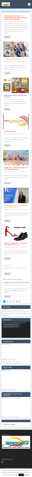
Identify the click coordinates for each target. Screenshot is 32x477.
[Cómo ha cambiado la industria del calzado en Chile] (16, 233)
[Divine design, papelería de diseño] (16, 279)
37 (16, 301)
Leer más (26, 475)
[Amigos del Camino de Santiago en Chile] (16, 85)
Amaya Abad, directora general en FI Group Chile (15, 206)
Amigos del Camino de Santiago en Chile (15, 96)
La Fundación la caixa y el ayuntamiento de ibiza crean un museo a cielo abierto (15, 17)
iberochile (12, 61)
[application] (16, 330)
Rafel (11, 21)
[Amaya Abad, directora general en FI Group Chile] (16, 195)
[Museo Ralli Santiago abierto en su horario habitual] (16, 157)
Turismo (21, 99)
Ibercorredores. (10, 131)
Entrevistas (24, 61)
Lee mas (7, 37)
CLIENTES (7, 265)
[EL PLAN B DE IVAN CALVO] (16, 49)
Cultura (21, 21)
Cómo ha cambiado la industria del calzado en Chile (15, 244)
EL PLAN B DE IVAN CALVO (12, 59)
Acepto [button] (21, 475)
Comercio (24, 134)
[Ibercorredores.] (16, 121)
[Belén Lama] (16, 378)
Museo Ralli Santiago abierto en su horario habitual (16, 168)
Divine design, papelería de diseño (16, 283)
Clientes (23, 268)
